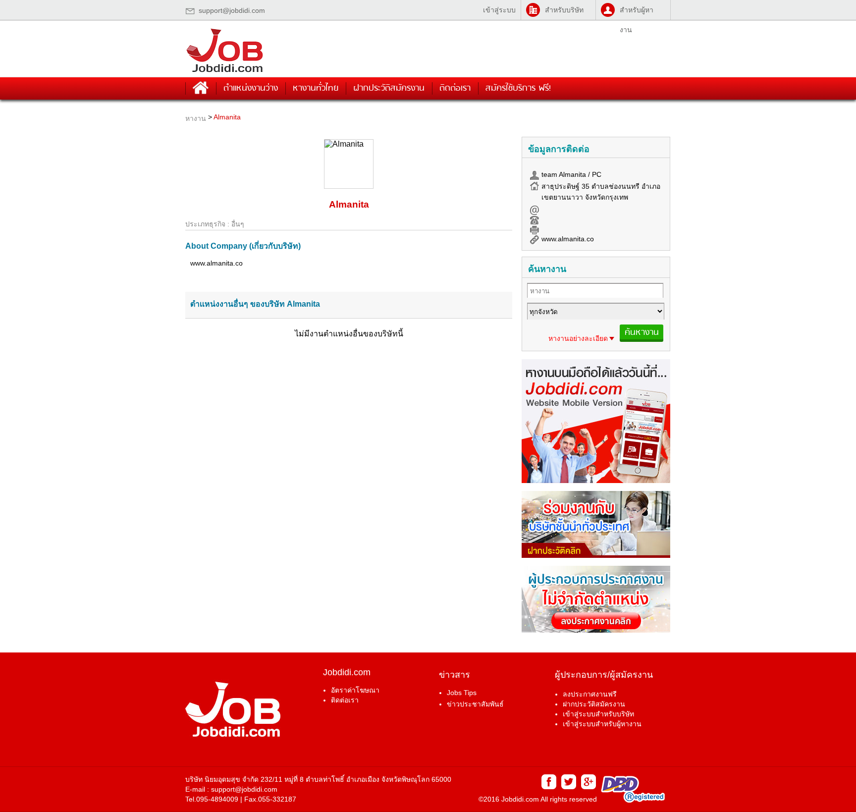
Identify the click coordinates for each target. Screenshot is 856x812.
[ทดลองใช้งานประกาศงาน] (596, 630)
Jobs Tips (462, 693)
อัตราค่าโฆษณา (355, 690)
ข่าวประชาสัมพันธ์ (475, 704)
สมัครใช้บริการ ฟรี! (518, 88)
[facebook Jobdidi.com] (548, 787)
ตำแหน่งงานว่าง (250, 88)
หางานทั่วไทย (315, 88)
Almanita (227, 117)
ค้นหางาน (642, 332)
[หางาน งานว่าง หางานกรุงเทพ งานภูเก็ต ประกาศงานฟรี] (596, 480)
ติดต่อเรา (455, 88)
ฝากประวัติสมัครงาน (389, 88)
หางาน (195, 118)
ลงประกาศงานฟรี (590, 694)
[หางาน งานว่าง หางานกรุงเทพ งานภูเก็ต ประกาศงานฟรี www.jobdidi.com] (225, 72)
